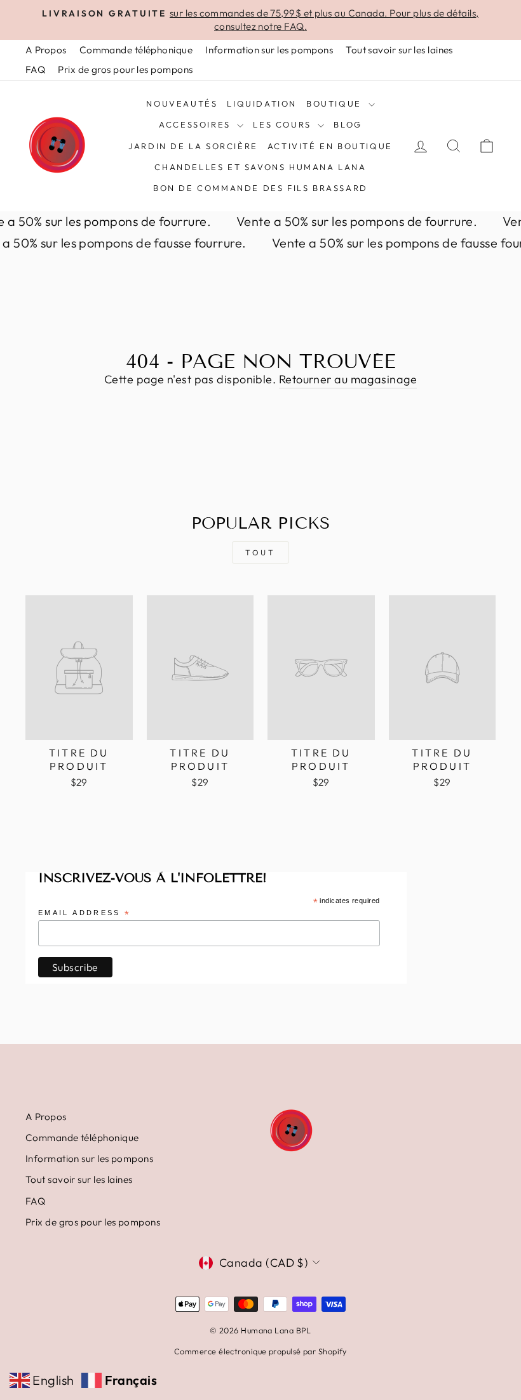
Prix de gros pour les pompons (125, 69)
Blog (348, 124)
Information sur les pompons (269, 50)
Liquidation (262, 103)
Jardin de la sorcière (193, 146)
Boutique (335, 103)
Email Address (84, 913)
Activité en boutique (330, 146)
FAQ (35, 69)
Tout (260, 552)
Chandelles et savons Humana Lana (260, 167)
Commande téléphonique (136, 50)
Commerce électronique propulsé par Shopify (260, 1351)
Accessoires (196, 124)
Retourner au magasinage (348, 379)
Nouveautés (181, 103)
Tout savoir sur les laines (399, 50)
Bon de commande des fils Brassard (260, 188)
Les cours (284, 124)
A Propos (46, 50)
